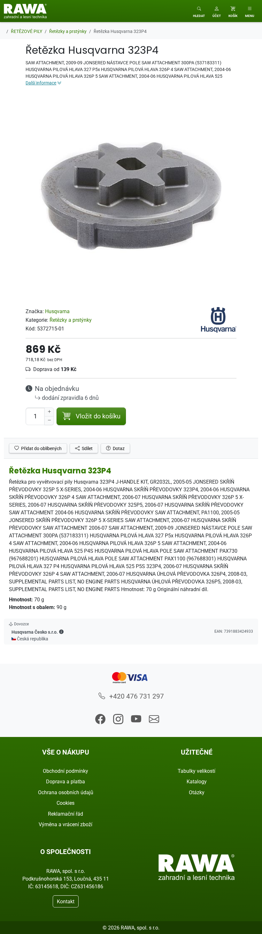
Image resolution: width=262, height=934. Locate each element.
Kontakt (65, 901)
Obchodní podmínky (65, 771)
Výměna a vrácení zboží (65, 824)
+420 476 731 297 (136, 696)
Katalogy (197, 781)
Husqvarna (57, 311)
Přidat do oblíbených (41, 448)
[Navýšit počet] (49, 412)
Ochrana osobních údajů (65, 792)
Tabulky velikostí (196, 771)
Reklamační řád (65, 814)
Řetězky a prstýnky (71, 320)
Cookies (65, 803)
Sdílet (87, 448)
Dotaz (118, 448)
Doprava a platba (65, 781)
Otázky (196, 792)
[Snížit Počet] (49, 420)
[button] (217, 11)
